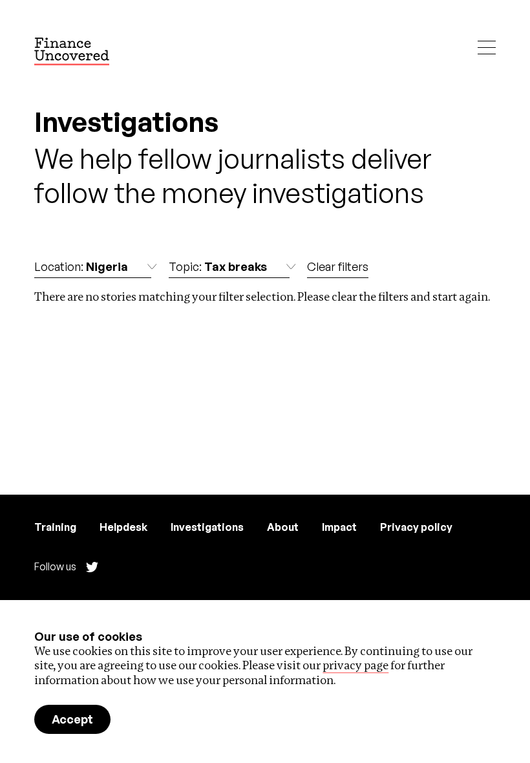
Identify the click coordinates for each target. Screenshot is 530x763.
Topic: (218, 266)
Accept (72, 719)
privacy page (355, 665)
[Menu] (487, 47)
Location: (81, 266)
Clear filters (337, 266)
